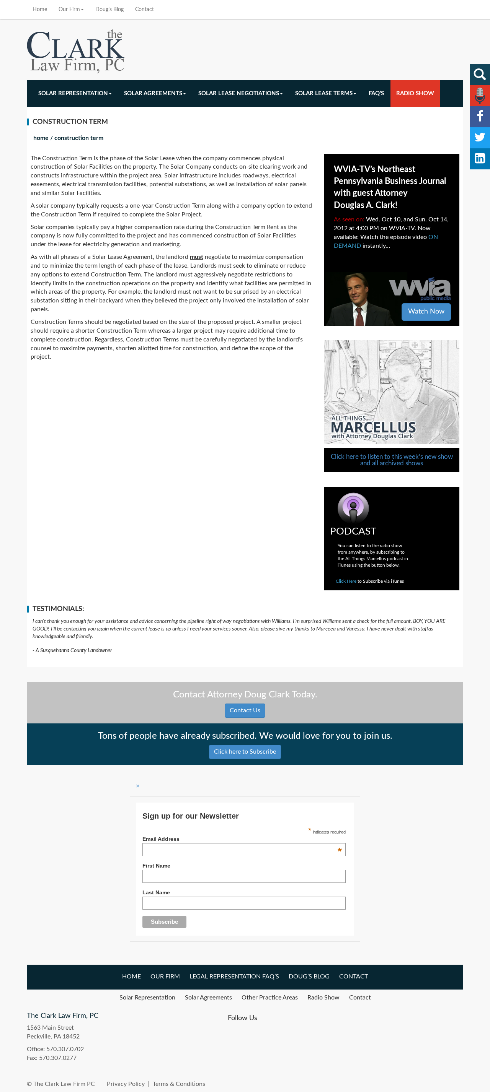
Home (40, 9)
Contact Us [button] (245, 710)
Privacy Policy (126, 1084)
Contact (144, 9)
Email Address (242, 839)
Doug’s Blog (109, 9)
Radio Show (415, 93)
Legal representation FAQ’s (234, 976)
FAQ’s (376, 93)
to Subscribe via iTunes (370, 581)
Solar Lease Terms (324, 93)
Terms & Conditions (179, 1084)
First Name (156, 866)
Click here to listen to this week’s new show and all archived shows (392, 459)
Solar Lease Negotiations (238, 93)
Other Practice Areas (270, 997)
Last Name (156, 892)
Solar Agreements (153, 93)
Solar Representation (73, 93)
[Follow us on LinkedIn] (480, 158)
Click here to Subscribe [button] (245, 752)
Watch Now (426, 311)
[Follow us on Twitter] (480, 137)
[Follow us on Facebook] (480, 116)
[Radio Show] (480, 95)
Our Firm (69, 9)
